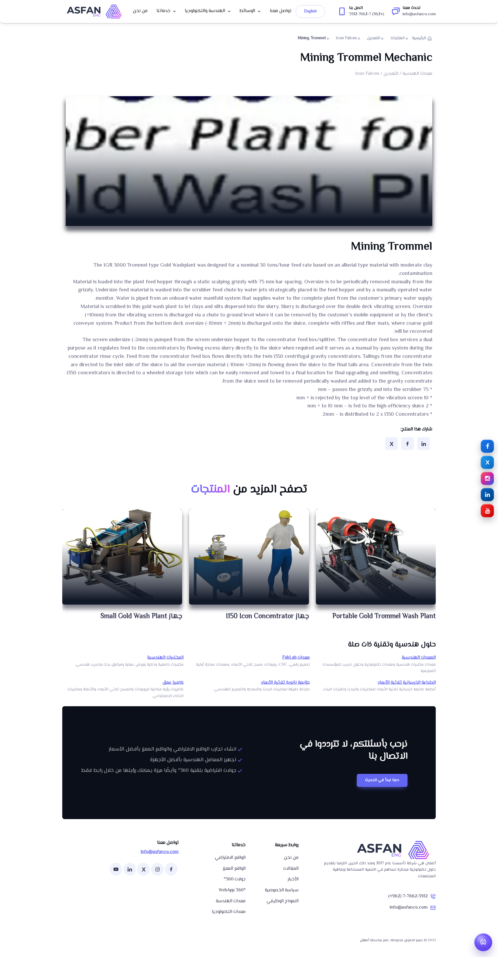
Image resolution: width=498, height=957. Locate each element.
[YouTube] (116, 869)
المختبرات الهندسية (165, 657)
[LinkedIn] (423, 443)
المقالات (291, 868)
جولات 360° (235, 879)
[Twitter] (391, 443)
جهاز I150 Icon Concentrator (267, 616)
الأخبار (293, 879)
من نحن (140, 11)
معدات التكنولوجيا (229, 912)
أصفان (364, 940)
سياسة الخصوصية (282, 890)
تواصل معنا (280, 11)
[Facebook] (407, 443)
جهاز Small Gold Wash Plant (141, 616)
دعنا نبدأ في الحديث (382, 780)
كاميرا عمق (173, 682)
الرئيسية (419, 38)
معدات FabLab (296, 657)
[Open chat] (483, 942)
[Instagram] (157, 869)
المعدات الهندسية (419, 657)
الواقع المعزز (234, 868)
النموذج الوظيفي (283, 901)
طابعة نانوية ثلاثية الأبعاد (285, 682)
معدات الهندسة (231, 901)
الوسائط (247, 11)
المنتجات (398, 38)
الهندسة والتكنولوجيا (205, 11)
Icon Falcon (346, 38)
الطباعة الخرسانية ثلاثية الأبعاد (407, 682)
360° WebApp (232, 890)
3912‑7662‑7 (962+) (408, 896)
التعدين (373, 38)
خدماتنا (163, 11)
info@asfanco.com (409, 907)
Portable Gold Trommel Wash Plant (384, 616)
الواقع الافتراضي (230, 857)
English (310, 11)
